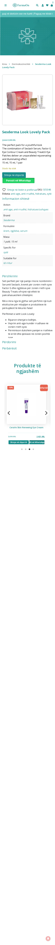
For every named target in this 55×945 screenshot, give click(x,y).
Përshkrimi (9, 276)
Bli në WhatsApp (36, 442)
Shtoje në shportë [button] (18, 442)
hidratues (40, 193)
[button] (6, 5)
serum (23, 230)
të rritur (7, 263)
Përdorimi (9, 342)
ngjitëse (14, 230)
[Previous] (9, 413)
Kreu (4, 64)
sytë (49, 193)
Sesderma (9, 220)
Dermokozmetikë (21, 64)
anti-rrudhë (27, 193)
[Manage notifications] (48, 938)
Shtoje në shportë (14, 175)
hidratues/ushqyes (37, 209)
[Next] (46, 413)
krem (6, 230)
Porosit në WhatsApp (18, 180)
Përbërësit (9, 348)
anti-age (15, 193)
